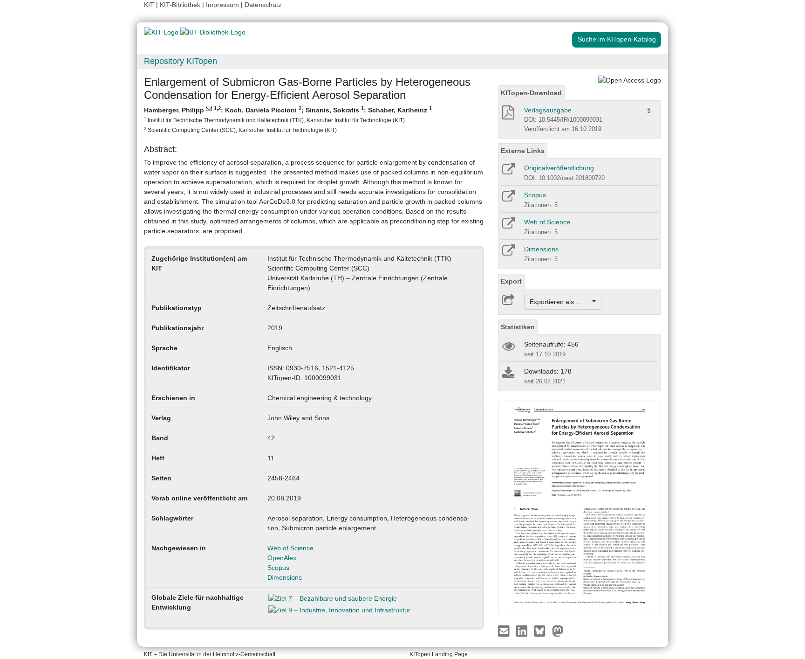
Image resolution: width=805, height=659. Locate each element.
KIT (149, 4)
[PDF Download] (507, 115)
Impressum (222, 4)
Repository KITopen (180, 61)
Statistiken (518, 327)
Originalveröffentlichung (559, 168)
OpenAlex (281, 558)
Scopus (278, 567)
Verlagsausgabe (548, 110)
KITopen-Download (531, 93)
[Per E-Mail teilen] (505, 630)
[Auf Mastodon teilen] (558, 630)
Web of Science (290, 548)
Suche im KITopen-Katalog (617, 39)
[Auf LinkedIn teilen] (523, 630)
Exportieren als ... (560, 301)
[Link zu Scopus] (508, 199)
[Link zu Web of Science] (508, 226)
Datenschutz (263, 4)
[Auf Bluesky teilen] (542, 630)
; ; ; (288, 119)
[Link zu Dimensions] (508, 253)
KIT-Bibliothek (181, 4)
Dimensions (284, 577)
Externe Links (523, 150)
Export (511, 281)
